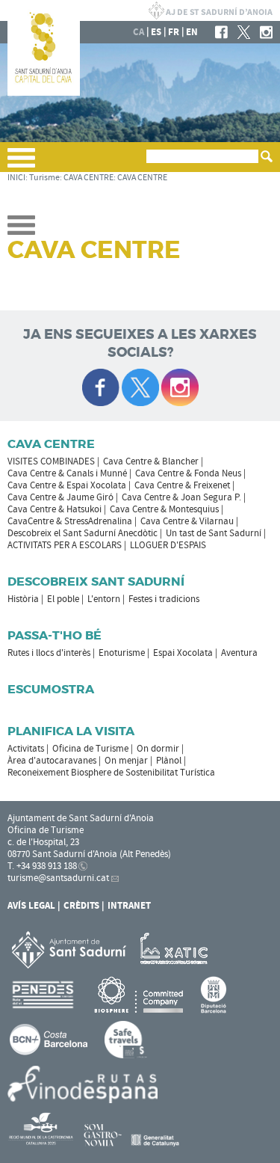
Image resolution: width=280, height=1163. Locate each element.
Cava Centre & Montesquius (164, 509)
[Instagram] (266, 32)
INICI (16, 177)
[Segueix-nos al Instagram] (180, 387)
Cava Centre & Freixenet (182, 485)
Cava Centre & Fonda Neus (188, 473)
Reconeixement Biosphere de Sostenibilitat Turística (111, 773)
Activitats (25, 749)
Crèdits (81, 905)
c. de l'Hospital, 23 (43, 842)
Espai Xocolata (183, 653)
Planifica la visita (70, 731)
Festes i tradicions (163, 599)
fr (173, 32)
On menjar (126, 761)
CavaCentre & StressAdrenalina (69, 521)
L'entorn (103, 599)
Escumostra (50, 689)
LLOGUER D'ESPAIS (168, 545)
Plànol (168, 761)
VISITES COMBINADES (51, 461)
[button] (21, 163)
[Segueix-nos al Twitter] (140, 387)
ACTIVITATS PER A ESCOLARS (64, 545)
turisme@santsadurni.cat (58, 878)
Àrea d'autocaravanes (51, 761)
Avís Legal (31, 905)
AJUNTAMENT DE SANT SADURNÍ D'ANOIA (211, 10)
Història (23, 599)
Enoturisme (122, 653)
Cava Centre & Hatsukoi (54, 509)
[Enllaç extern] (176, 949)
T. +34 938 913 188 (42, 866)
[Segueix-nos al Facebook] (100, 387)
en (192, 32)
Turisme (44, 177)
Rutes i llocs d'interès (48, 653)
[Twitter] (243, 32)
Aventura (239, 653)
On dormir (158, 749)
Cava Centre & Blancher (151, 461)
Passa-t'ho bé (54, 635)
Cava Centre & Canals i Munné (67, 473)
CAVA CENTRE (88, 177)
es (156, 32)
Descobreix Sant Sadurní (95, 581)
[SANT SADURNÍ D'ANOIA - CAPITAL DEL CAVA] (43, 92)
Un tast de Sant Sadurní (213, 533)
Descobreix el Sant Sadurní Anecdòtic (82, 533)
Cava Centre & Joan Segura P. (181, 497)
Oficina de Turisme (90, 749)
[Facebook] (221, 32)
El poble (63, 599)
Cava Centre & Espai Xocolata (66, 485)
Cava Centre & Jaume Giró (60, 497)
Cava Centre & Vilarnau (187, 521)
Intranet (129, 905)
